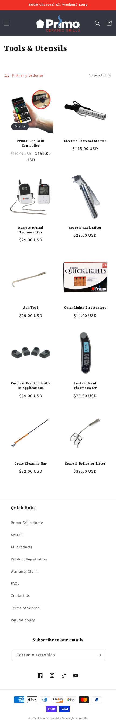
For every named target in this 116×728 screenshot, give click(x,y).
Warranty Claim (24, 571)
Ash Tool (30, 308)
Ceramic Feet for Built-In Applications (30, 386)
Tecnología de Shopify (74, 718)
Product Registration (29, 559)
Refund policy (23, 620)
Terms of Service (25, 608)
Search (17, 535)
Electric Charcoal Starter (85, 141)
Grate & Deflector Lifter (85, 464)
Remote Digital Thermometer (30, 230)
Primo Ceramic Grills (49, 718)
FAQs (15, 583)
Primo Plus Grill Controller (31, 143)
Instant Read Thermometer (85, 386)
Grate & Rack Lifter (85, 228)
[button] (7, 23)
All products (21, 547)
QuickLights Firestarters (85, 308)
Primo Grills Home (27, 522)
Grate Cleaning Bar (31, 464)
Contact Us (20, 595)
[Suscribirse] (99, 655)
